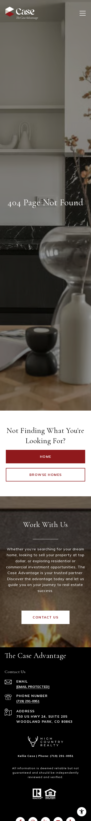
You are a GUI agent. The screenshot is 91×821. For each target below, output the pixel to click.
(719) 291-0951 (27, 701)
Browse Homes (45, 475)
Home (45, 457)
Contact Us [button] (45, 617)
